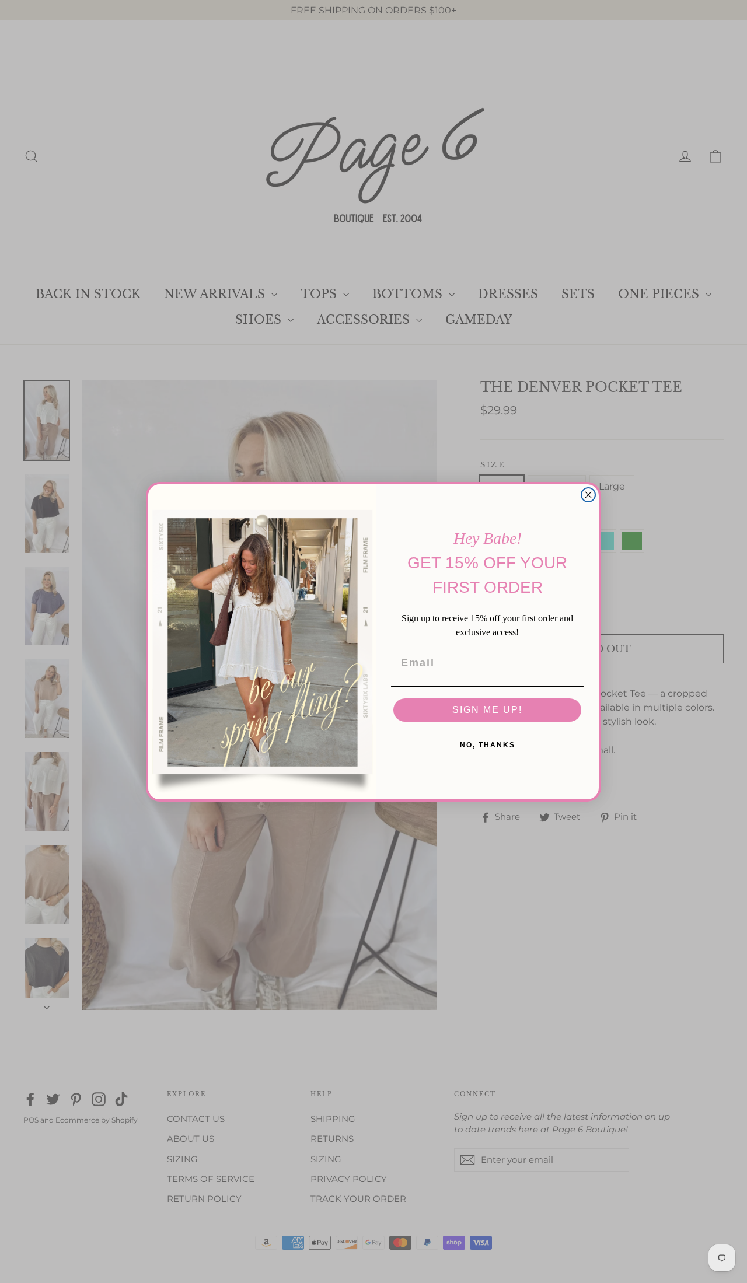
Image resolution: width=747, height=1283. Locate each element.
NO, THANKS (487, 745)
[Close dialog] (588, 495)
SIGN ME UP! (487, 710)
